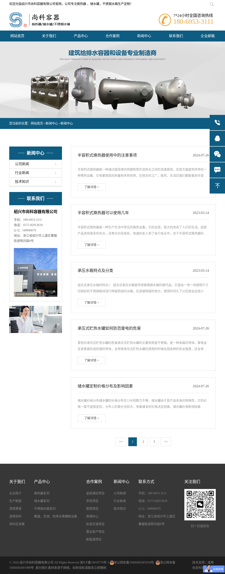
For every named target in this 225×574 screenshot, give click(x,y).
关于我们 (49, 36)
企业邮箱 (208, 36)
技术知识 (120, 508)
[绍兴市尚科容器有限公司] (39, 19)
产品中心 (81, 36)
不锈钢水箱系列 (45, 508)
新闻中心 (144, 36)
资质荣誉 (15, 508)
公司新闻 (120, 493)
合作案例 (112, 36)
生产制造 (15, 501)
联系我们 (176, 36)
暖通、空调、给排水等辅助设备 (55, 516)
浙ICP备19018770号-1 (94, 562)
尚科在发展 (17, 524)
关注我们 (192, 482)
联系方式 (146, 482)
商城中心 (92, 516)
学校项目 (92, 501)
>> (121, 441)
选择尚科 (15, 516)
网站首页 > (38, 123)
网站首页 (17, 36)
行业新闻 (120, 501)
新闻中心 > (53, 123)
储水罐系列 (41, 501)
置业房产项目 (95, 531)
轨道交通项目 (95, 524)
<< (166, 441)
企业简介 (15, 493)
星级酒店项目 (95, 493)
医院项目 (92, 508)
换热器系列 (41, 493)
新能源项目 (94, 539)
